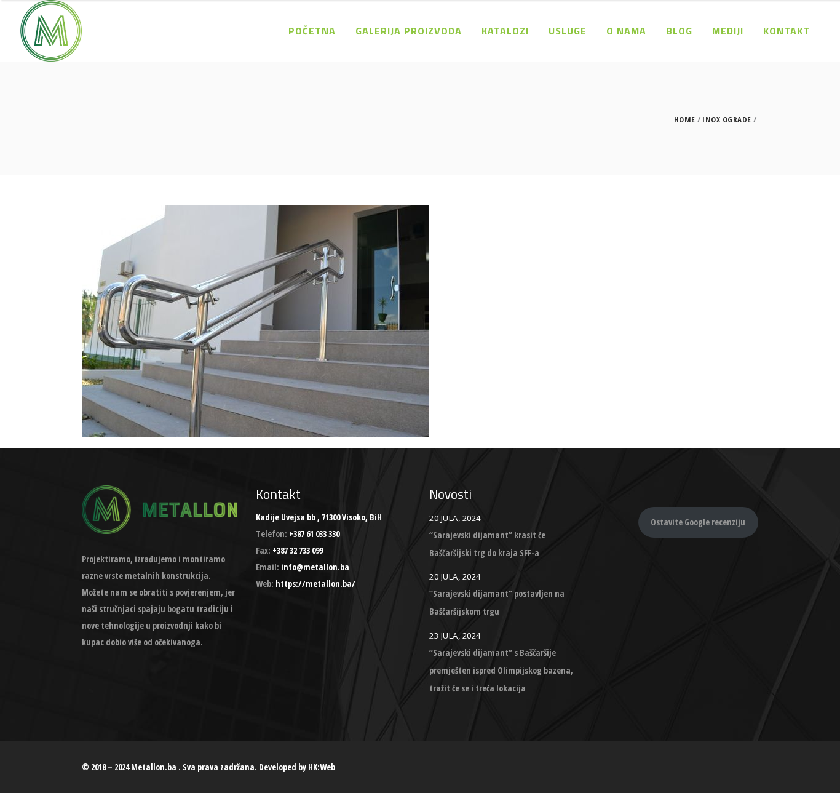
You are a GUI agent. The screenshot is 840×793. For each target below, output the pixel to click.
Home (684, 120)
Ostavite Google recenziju (698, 522)
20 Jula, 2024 (455, 518)
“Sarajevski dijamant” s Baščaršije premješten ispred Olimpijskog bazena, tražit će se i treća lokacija (501, 670)
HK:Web (321, 767)
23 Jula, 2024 (455, 635)
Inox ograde (726, 120)
